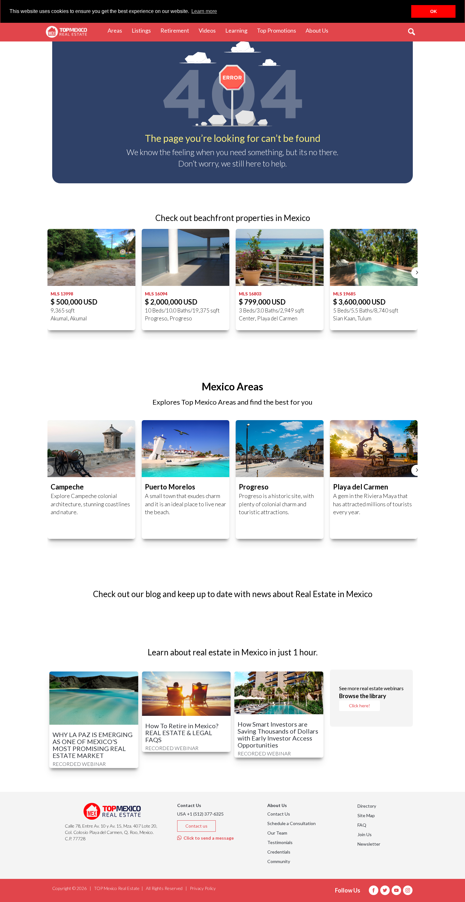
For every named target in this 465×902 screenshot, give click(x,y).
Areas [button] (117, 30)
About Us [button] (319, 30)
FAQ (361, 825)
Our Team (277, 833)
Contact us (196, 826)
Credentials (278, 852)
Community (278, 861)
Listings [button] (144, 30)
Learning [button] (238, 30)
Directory (366, 806)
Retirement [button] (177, 30)
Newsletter (368, 844)
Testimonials (280, 842)
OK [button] (433, 11)
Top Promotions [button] (279, 30)
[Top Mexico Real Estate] (66, 32)
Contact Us (278, 814)
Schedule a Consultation (291, 823)
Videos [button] (209, 30)
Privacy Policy (203, 888)
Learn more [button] (204, 11)
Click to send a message (208, 838)
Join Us (364, 834)
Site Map (366, 815)
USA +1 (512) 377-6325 (200, 814)
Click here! (359, 705)
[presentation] (48, 272)
